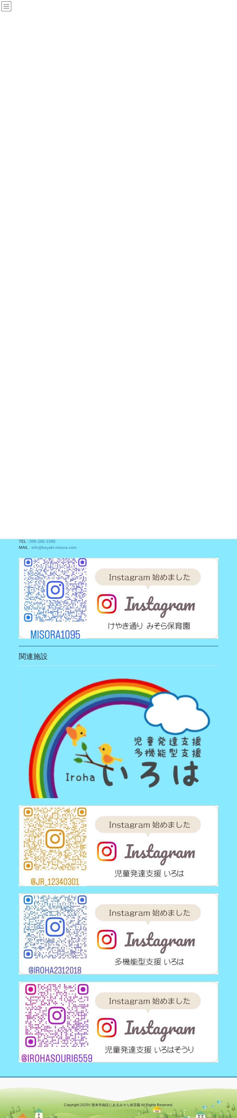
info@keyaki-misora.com (54, 547)
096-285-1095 (42, 541)
